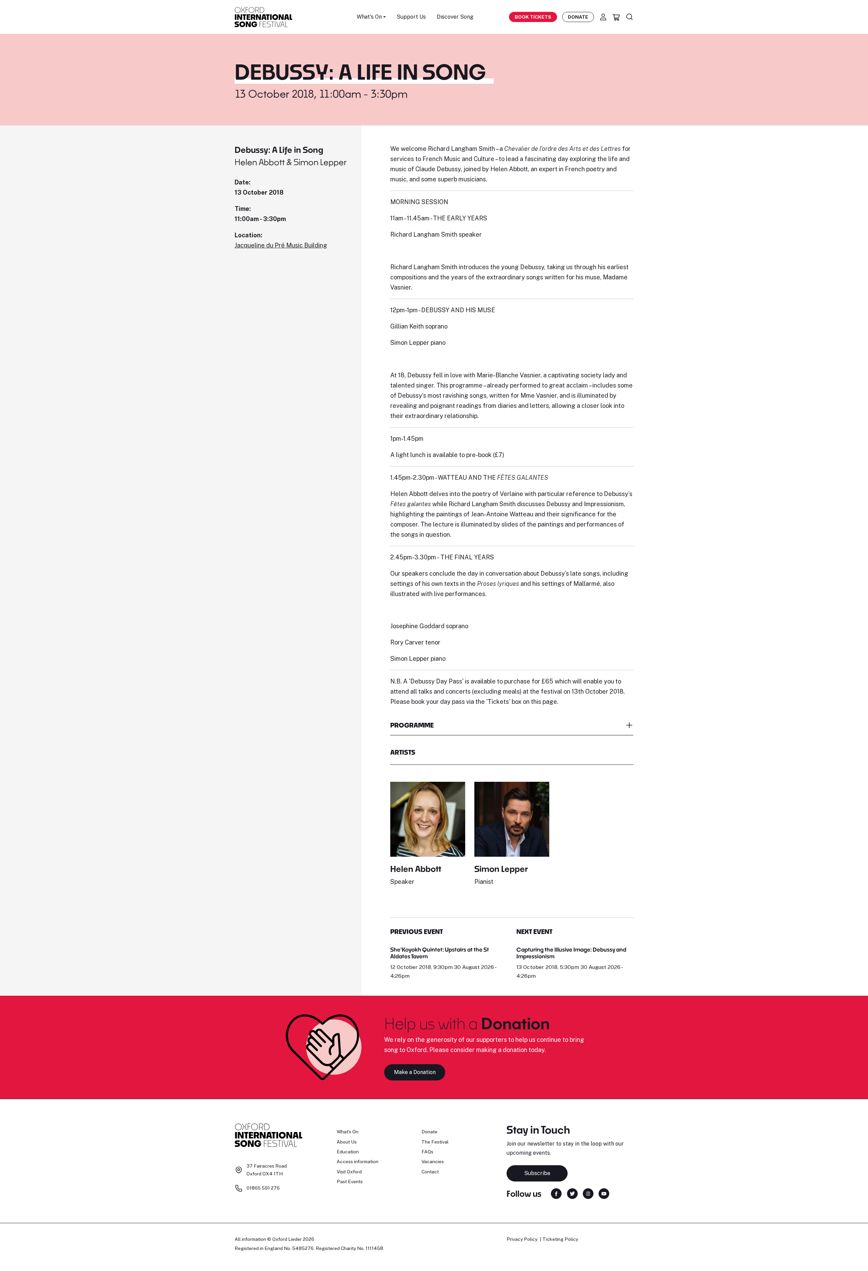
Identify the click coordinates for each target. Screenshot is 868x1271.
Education (348, 1151)
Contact (430, 1171)
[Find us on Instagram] (588, 1192)
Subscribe (537, 1173)
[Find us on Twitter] (572, 1192)
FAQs (427, 1151)
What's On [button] (369, 17)
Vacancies (432, 1161)
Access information (357, 1161)
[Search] (630, 17)
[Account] (603, 17)
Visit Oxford (349, 1171)
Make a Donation (415, 1072)
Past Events (350, 1181)
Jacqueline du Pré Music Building (281, 245)
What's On (347, 1131)
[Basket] (616, 17)
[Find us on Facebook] (556, 1192)
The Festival (435, 1142)
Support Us (411, 17)
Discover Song (455, 17)
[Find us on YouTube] (603, 1192)
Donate (578, 17)
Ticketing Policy (560, 1239)
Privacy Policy (522, 1239)
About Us (347, 1142)
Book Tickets (533, 17)
